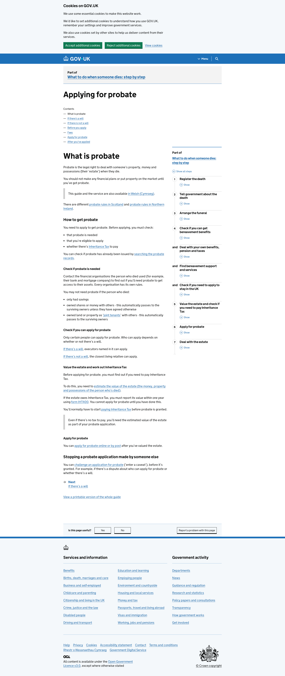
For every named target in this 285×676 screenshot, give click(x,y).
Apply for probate (77, 137)
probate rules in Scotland (106, 204)
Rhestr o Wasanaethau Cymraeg (85, 650)
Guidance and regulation (188, 585)
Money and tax (128, 600)
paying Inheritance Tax (116, 409)
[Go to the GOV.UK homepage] (76, 59)
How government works (188, 615)
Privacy (78, 645)
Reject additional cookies (124, 45)
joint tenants (112, 315)
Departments (181, 570)
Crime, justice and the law (80, 608)
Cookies (91, 645)
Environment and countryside (137, 585)
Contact (140, 645)
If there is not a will (77, 123)
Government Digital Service (128, 650)
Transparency (181, 608)
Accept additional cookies (82, 45)
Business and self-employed (82, 585)
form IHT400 (80, 402)
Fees (70, 132)
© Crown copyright (209, 666)
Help (66, 645)
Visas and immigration (132, 615)
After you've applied (78, 141)
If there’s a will (75, 118)
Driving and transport (77, 622)
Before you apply (76, 127)
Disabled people (74, 615)
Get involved (180, 622)
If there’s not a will (75, 356)
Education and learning (133, 570)
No (126, 530)
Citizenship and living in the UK (84, 600)
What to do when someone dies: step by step (106, 77)
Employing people (130, 578)
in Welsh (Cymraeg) (141, 194)
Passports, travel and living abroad (141, 608)
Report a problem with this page (197, 530)
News (176, 578)
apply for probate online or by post (97, 446)
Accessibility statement (116, 645)
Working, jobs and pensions (136, 622)
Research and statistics (188, 593)
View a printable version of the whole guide (92, 497)
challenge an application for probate (98, 465)
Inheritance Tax (99, 246)
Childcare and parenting (79, 593)
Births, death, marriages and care (85, 578)
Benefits (69, 570)
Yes (106, 530)
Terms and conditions (163, 645)
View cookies (153, 45)
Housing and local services (136, 593)
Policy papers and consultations (193, 600)
